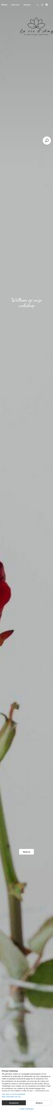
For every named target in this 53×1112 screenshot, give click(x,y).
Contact (27, 4)
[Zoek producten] (47, 140)
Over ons (15, 4)
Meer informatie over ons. (11, 1097)
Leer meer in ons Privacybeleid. (13, 1094)
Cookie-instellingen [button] (26, 1109)
